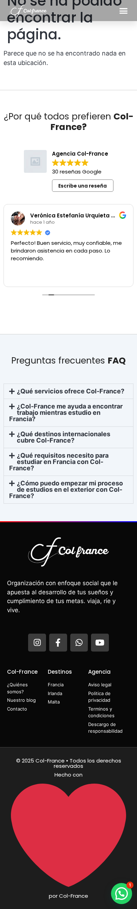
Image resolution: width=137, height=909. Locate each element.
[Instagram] (37, 643)
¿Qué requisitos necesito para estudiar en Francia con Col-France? (59, 462)
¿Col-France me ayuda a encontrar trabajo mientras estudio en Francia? (66, 413)
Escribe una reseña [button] (82, 185)
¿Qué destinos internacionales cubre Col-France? (63, 437)
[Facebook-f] (58, 643)
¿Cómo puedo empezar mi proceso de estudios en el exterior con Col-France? (66, 489)
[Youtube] (100, 643)
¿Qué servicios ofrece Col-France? (70, 391)
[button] (123, 10)
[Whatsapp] (79, 643)
